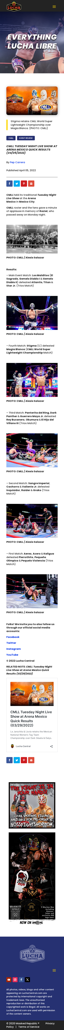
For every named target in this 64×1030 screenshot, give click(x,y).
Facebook (12, 637)
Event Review (26, 138)
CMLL (11, 138)
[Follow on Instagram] (15, 979)
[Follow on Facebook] (21, 979)
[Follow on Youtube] (8, 979)
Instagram (13, 649)
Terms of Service (28, 1027)
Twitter (11, 643)
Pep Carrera (17, 162)
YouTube (12, 655)
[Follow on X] (27, 979)
